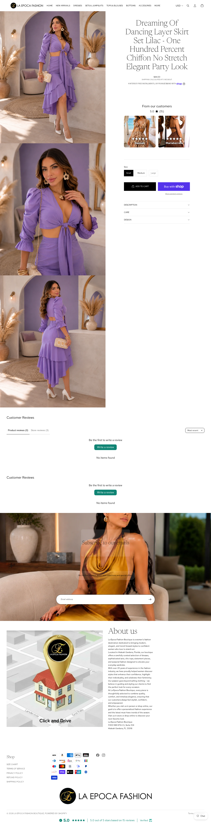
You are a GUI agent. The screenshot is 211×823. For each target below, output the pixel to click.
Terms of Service (16, 768)
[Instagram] (104, 755)
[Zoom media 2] (53, 209)
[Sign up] (150, 599)
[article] (140, 131)
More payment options (173, 194)
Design (127, 219)
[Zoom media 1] (53, 77)
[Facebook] (98, 755)
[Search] (188, 5)
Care (126, 212)
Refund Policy (15, 777)
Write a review (105, 447)
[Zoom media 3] (53, 341)
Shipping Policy (15, 781)
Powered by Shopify (56, 813)
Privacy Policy (15, 773)
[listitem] (157, 5)
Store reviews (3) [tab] (40, 430)
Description (130, 205)
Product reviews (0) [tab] (18, 430)
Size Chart (12, 764)
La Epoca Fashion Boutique (29, 813)
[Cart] (202, 5)
